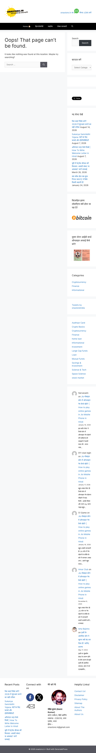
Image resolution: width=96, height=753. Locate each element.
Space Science (79, 374)
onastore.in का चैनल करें (76, 12)
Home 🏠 (27, 26)
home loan (77, 339)
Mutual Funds (78, 359)
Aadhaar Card (78, 323)
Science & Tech (79, 370)
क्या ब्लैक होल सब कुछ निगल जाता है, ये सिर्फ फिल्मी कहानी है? (80, 179)
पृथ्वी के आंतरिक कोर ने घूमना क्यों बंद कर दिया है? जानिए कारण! (84, 639)
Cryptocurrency (79, 282)
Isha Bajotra (83, 629)
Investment (77, 347)
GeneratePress (61, 749)
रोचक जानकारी (62, 26)
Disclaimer (79, 695)
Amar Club (83, 569)
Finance (75, 286)
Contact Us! (80, 691)
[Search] (43, 65)
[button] (72, 26)
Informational (78, 290)
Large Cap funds (80, 351)
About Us (78, 714)
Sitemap (78, 703)
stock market (78, 378)
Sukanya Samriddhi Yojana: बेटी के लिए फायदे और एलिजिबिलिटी (81, 137)
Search (75, 38)
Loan (74, 355)
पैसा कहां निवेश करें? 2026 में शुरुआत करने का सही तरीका (81, 124)
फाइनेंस (50, 26)
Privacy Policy (80, 699)
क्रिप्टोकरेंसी (39, 26)
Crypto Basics (78, 327)
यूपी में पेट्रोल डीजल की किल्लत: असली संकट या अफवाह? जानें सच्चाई (80, 166)
